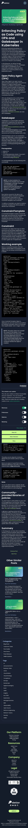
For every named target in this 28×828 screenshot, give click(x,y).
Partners (14, 761)
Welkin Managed (14, 738)
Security (6, 715)
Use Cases (14, 749)
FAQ (14, 754)
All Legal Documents (14, 771)
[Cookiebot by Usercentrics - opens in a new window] (20, 386)
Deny (14, 441)
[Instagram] (15, 805)
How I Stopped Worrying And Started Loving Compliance (13, 580)
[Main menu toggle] (25, 3)
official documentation (18, 107)
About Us (14, 760)
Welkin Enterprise (14, 737)
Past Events (7, 651)
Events (14, 752)
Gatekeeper (13, 508)
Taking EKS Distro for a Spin (12, 612)
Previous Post (14, 551)
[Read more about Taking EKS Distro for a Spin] (14, 604)
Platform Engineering (9, 710)
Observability (7, 705)
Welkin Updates (8, 656)
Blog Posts (5, 25)
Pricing (14, 740)
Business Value (8, 668)
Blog (14, 748)
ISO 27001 (6, 695)
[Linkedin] (10, 805)
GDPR (5, 690)
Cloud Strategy (8, 676)
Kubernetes (7, 698)
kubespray (16, 157)
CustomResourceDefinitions (12, 127)
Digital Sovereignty (9, 685)
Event (5, 688)
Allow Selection (14, 436)
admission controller (13, 112)
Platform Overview (14, 735)
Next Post (14, 553)
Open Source (7, 708)
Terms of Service (14, 772)
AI (4, 663)
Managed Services (9, 700)
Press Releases (7, 654)
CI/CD (5, 671)
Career (14, 763)
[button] (14, 811)
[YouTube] (13, 805)
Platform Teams (8, 713)
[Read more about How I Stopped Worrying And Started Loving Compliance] (14, 571)
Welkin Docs (14, 746)
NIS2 (5, 703)
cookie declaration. (14, 401)
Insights (6, 693)
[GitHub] (17, 805)
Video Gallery (14, 751)
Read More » (8, 597)
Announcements (8, 666)
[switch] (24, 412)
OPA (6, 508)
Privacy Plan (14, 775)
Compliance (7, 678)
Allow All (14, 432)
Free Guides (7, 649)
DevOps (6, 680)
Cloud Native (7, 673)
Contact (14, 765)
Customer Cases (8, 646)
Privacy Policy (14, 774)
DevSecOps (7, 683)
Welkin (5, 718)
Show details (20, 428)
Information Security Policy (14, 777)
